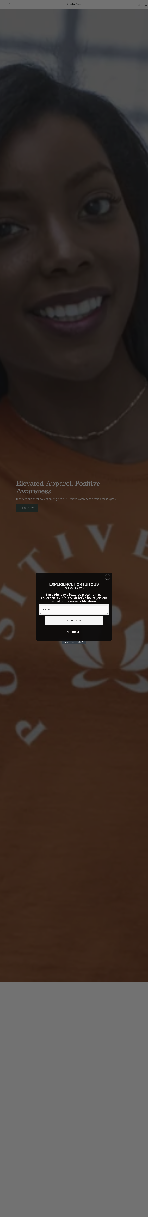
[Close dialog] (107, 577)
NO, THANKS (74, 632)
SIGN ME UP (74, 620)
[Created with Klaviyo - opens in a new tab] (74, 642)
